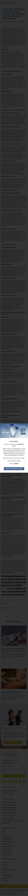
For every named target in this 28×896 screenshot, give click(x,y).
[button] (25, 425)
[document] (14, 448)
